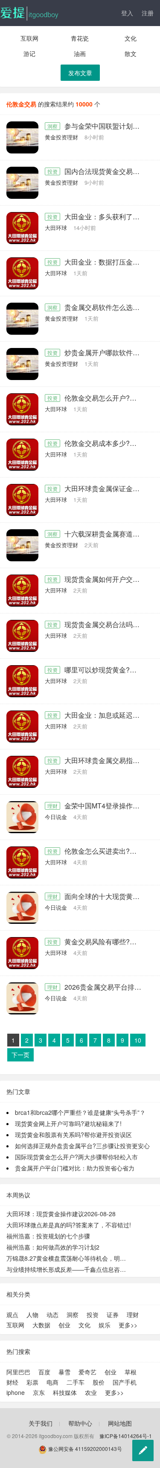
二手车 (75, 1382)
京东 (39, 1392)
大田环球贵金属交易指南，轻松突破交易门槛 (105, 760)
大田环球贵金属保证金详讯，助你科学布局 (105, 488)
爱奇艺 (87, 1372)
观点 (12, 1314)
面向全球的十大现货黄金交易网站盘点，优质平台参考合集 (105, 896)
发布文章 (80, 72)
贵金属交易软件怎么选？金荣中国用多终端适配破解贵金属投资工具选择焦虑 (105, 307)
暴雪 (64, 1372)
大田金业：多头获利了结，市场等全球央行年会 (105, 216)
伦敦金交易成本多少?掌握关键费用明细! (105, 443)
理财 (52, 805)
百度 (44, 1372)
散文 (131, 53)
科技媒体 (65, 1392)
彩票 (32, 1382)
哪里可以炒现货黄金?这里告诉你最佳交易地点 (105, 670)
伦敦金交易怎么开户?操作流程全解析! (105, 398)
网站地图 (120, 1423)
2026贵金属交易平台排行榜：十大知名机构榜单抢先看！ (105, 987)
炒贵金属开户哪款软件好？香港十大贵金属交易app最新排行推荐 (105, 352)
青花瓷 (80, 38)
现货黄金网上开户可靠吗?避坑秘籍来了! (68, 1123)
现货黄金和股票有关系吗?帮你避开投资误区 (73, 1134)
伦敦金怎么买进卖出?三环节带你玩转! (105, 851)
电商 (52, 1382)
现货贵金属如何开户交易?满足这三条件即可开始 (105, 579)
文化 (131, 38)
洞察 (52, 126)
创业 (64, 1325)
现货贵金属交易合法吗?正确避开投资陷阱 (105, 624)
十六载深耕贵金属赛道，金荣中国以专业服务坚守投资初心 (105, 534)
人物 (32, 1314)
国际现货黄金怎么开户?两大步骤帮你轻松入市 (76, 1157)
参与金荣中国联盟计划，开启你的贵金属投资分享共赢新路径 (105, 126)
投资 (52, 171)
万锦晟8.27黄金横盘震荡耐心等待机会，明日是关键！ (68, 1258)
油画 (80, 53)
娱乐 (105, 1325)
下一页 (20, 1054)
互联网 (29, 38)
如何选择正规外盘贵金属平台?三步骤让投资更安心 (82, 1145)
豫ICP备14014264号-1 (125, 1435)
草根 (131, 1372)
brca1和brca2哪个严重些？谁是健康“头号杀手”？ (80, 1112)
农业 (91, 1392)
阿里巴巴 (18, 1372)
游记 (29, 53)
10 (137, 1040)
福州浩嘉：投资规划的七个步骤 (48, 1236)
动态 (52, 1314)
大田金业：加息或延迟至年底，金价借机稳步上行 (105, 715)
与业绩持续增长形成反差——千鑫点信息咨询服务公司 (68, 1269)
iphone (15, 1392)
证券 (113, 1314)
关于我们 (40, 1423)
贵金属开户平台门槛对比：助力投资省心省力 (74, 1168)
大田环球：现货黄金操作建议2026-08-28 (61, 1213)
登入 (127, 13)
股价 (99, 1382)
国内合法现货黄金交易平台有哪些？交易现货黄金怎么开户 (105, 171)
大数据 (41, 1325)
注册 (148, 13)
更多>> (128, 1325)
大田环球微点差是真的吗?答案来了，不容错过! (68, 1224)
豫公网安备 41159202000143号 (84, 1448)
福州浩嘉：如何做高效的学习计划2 (52, 1247)
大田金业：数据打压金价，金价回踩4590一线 (105, 262)
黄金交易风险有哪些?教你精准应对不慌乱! (105, 941)
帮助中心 (80, 1423)
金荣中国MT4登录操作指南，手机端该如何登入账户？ (105, 806)
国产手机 (125, 1382)
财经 (12, 1382)
